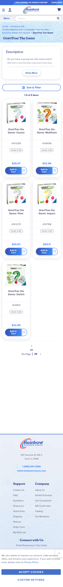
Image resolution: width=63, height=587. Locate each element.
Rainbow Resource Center (31, 443)
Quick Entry (19, 511)
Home (5, 26)
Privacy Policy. (31, 562)
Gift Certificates (43, 506)
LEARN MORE (56, 2)
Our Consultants (43, 500)
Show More (31, 73)
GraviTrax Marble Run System (16, 32)
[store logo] (31, 10)
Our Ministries (42, 516)
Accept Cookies (31, 572)
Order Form (19, 527)
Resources (18, 506)
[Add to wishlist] (24, 170)
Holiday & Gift (17, 26)
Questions (18, 500)
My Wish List (19, 532)
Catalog (39, 511)
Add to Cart (13, 170)
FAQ (15, 495)
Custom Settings (31, 580)
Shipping (17, 516)
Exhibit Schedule (43, 495)
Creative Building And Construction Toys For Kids (25, 29)
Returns (17, 521)
